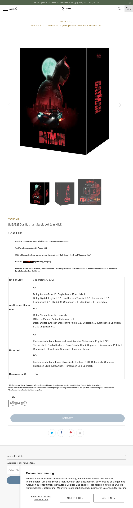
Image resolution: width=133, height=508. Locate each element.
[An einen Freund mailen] (80, 433)
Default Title (18, 403)
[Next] (119, 105)
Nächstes (65, 22)
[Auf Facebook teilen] (61, 433)
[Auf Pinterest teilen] (70, 433)
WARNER (13, 218)
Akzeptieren (75, 498)
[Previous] (9, 105)
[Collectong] (66, 8)
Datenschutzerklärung (115, 487)
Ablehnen (108, 498)
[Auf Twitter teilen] (52, 433)
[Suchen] (121, 8)
